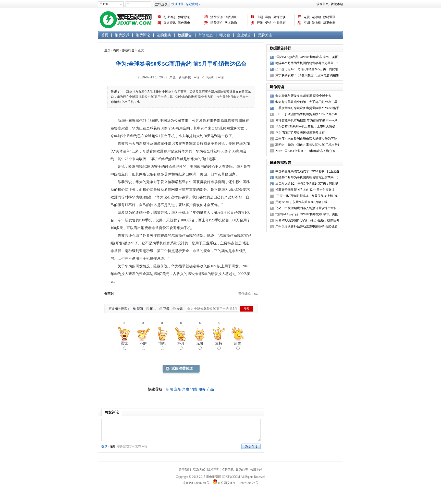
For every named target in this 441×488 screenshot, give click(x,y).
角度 (185, 389)
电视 (307, 17)
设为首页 (322, 4)
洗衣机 (316, 23)
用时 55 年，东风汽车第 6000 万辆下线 (301, 202)
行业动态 (170, 17)
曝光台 (224, 35)
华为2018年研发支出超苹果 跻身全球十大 (303, 96)
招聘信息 (228, 469)
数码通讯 (329, 17)
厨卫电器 (329, 23)
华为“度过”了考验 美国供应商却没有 (300, 132)
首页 (104, 35)
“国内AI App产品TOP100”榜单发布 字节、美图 (306, 214)
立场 (177, 389)
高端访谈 (279, 17)
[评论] (220, 77)
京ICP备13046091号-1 (197, 483)
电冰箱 (316, 17)
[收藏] (210, 77)
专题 (260, 17)
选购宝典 (164, 35)
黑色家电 (184, 23)
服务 (252, 20)
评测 (260, 23)
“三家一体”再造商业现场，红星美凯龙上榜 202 (306, 196)
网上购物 (231, 23)
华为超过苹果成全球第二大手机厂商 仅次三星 (306, 102)
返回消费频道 (182, 368)
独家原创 (184, 17)
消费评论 (216, 23)
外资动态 (206, 35)
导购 (268, 17)
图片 (153, 309)
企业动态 (279, 23)
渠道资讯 (170, 23)
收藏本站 (337, 4)
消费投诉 (216, 17)
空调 (307, 23)
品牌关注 (265, 35)
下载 (166, 309)
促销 (268, 23)
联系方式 (199, 469)
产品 (299, 20)
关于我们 (185, 469)
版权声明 (213, 469)
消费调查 (231, 17)
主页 (107, 50)
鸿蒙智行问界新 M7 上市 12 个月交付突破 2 (304, 190)
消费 (206, 20)
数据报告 (185, 35)
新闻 (159, 20)
